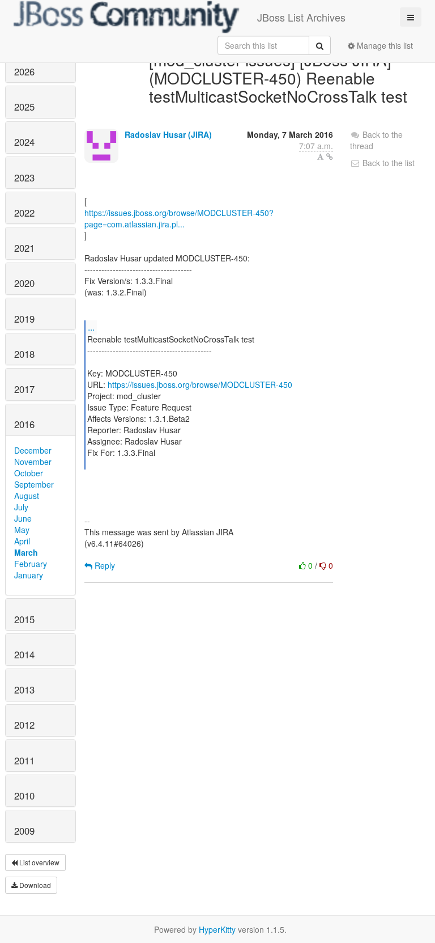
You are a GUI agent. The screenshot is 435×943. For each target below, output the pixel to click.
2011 (24, 760)
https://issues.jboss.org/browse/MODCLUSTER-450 (200, 384)
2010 (24, 795)
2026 (24, 71)
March (26, 552)
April (22, 541)
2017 (24, 389)
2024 (24, 142)
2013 (24, 689)
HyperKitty (217, 929)
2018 (24, 354)
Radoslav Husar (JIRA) (168, 134)
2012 (24, 724)
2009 (24, 831)
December (33, 450)
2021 (24, 248)
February (30, 563)
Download (34, 885)
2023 (24, 177)
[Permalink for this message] (329, 156)
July (21, 507)
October (28, 473)
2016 (24, 424)
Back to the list (387, 162)
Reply (103, 565)
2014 (24, 654)
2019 (24, 318)
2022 (24, 212)
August (26, 495)
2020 (24, 283)
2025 (24, 106)
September (34, 484)
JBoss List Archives (301, 17)
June (23, 518)
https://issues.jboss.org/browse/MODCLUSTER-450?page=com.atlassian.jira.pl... (179, 218)
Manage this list (384, 45)
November (33, 461)
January (28, 575)
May (21, 529)
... (91, 326)
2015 (24, 619)
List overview (38, 862)
